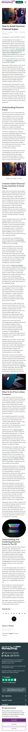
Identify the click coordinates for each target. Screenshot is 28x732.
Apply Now (19, 2)
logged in (11, 633)
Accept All (14, 720)
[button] (25, 2)
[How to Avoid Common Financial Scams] (14, 16)
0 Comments (10, 32)
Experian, (16, 458)
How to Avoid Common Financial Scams (13, 28)
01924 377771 (11, 656)
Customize (14, 724)
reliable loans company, (12, 61)
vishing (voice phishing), (17, 265)
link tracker (23, 366)
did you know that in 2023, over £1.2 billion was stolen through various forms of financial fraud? (13, 50)
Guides (16, 32)
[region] (14, 719)
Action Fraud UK (18, 430)
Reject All (14, 728)
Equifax (21, 458)
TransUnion (5, 459)
